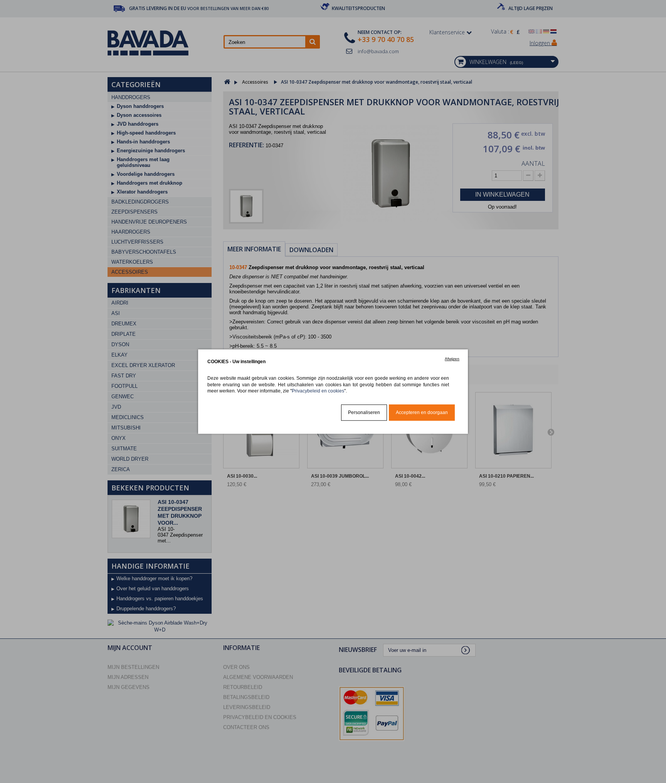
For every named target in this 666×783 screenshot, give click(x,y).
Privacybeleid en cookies (318, 390)
